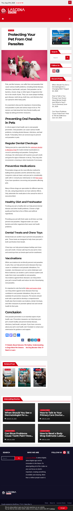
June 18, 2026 (10, 439)
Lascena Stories (9, 410)
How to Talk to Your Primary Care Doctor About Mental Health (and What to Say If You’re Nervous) (59, 100)
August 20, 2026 (11, 418)
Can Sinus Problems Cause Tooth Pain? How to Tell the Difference (60, 113)
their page (39, 178)
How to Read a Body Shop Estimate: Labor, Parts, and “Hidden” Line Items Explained (53, 437)
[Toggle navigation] (70, 18)
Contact (69, 503)
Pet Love (11, 30)
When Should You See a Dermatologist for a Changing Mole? (60, 87)
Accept (63, 508)
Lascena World (31, 457)
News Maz (27, 504)
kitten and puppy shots (33, 288)
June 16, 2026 (46, 439)
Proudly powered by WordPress (10, 504)
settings (52, 509)
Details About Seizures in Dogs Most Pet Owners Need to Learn (14, 347)
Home (46, 503)
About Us (52, 503)
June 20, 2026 (46, 418)
